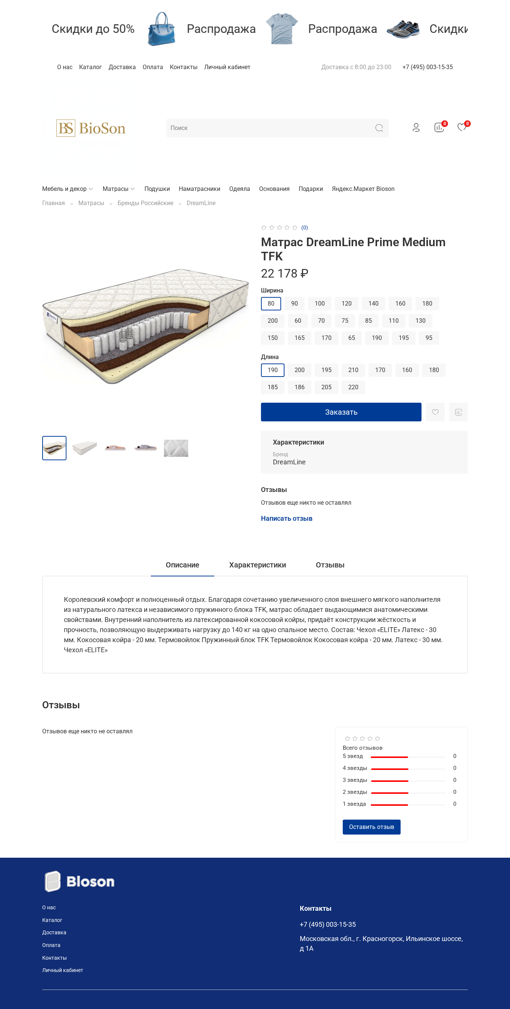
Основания (274, 188)
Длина (270, 356)
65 (351, 337)
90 (294, 303)
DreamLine (201, 203)
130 (421, 320)
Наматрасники (199, 188)
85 (368, 320)
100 (320, 303)
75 (345, 320)
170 (326, 337)
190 (377, 337)
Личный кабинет (227, 67)
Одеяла (239, 188)
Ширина (272, 290)
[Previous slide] (54, 326)
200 (273, 320)
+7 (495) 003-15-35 (427, 67)
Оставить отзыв (371, 826)
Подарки (311, 188)
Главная (53, 203)
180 (427, 303)
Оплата (153, 67)
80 (271, 303)
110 (394, 320)
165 (300, 337)
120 (347, 303)
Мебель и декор (64, 188)
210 (353, 370)
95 (429, 337)
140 (373, 303)
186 (300, 387)
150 (273, 337)
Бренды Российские (145, 203)
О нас (64, 67)
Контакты (184, 67)
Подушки (157, 188)
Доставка (122, 67)
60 (298, 320)
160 (400, 303)
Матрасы (115, 188)
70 (321, 320)
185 (273, 387)
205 (326, 387)
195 (404, 337)
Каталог (90, 67)
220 (353, 387)
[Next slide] (237, 326)
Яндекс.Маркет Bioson (363, 188)
